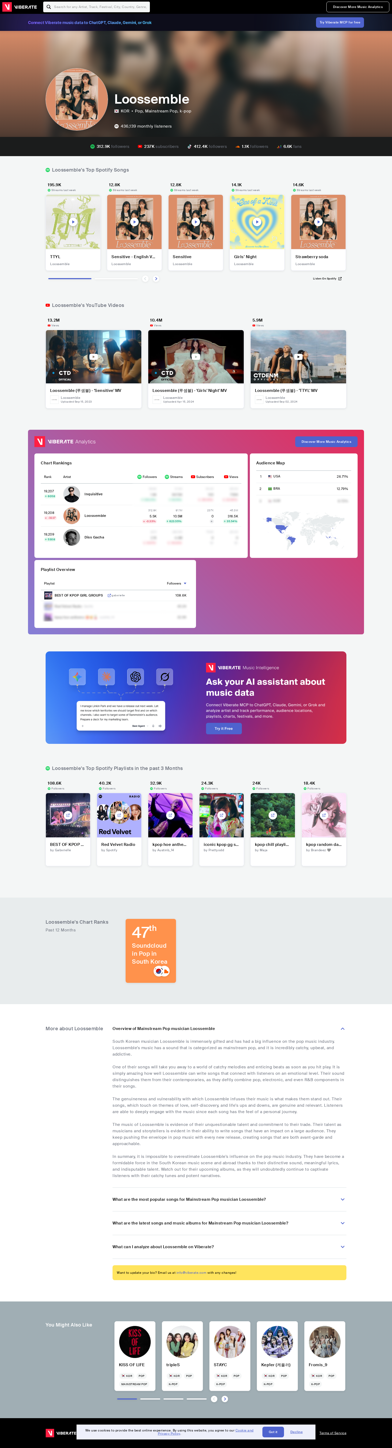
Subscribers (205, 477)
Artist (67, 477)
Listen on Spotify (325, 278)
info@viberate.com (192, 1273)
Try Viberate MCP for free (340, 22)
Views (233, 477)
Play (73, 222)
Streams (176, 477)
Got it (273, 1432)
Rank (47, 477)
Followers (150, 477)
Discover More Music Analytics (358, 7)
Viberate (19, 7)
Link (109, 595)
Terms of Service (332, 1433)
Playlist (49, 583)
